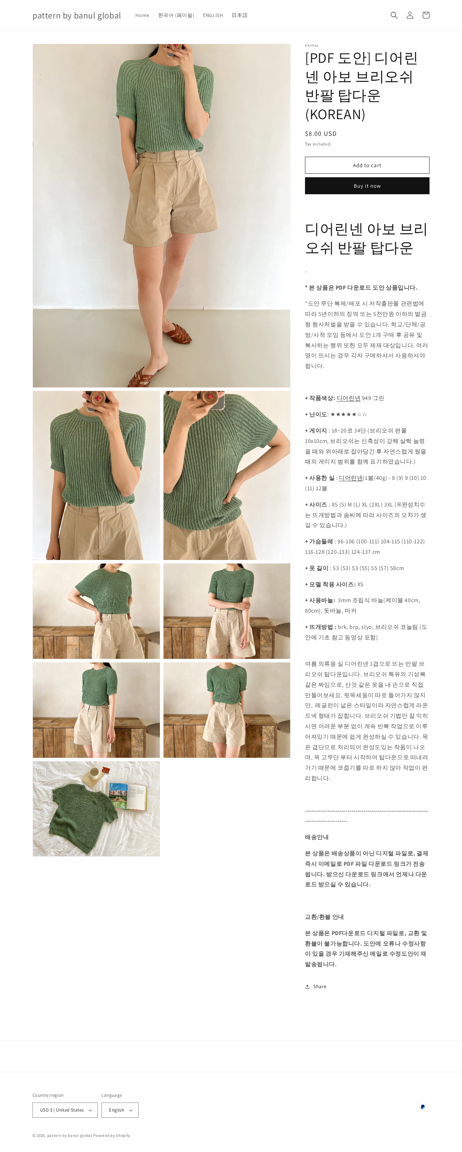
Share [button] (320, 986)
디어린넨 (349, 398)
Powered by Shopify (111, 1135)
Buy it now (367, 185)
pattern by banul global (69, 1135)
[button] (394, 15)
